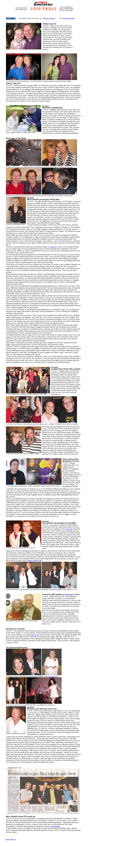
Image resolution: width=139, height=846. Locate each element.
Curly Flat (69, 529)
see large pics (53, 676)
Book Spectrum (34, 560)
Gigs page (68, 594)
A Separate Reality (69, 18)
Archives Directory (49, 18)
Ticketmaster (55, 826)
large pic (53, 247)
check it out (35, 635)
